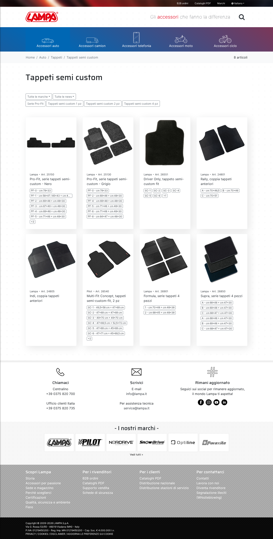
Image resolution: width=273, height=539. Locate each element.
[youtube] (216, 404)
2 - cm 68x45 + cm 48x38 (159, 312)
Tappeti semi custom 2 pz (103, 103)
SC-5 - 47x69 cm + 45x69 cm (105, 328)
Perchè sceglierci (38, 493)
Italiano (238, 3)
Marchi (221, 3)
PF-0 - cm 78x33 (41, 190)
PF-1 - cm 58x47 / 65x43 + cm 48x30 (51, 195)
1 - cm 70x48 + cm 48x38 (159, 307)
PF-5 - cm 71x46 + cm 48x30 (48, 216)
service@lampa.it (136, 408)
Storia (30, 478)
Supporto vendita (96, 488)
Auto (42, 57)
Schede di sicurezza (98, 493)
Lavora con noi (207, 483)
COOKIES (43, 533)
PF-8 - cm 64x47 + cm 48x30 (105, 216)
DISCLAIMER (58, 533)
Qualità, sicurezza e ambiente (48, 502)
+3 (32, 221)
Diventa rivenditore (210, 488)
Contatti (202, 478)
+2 (89, 338)
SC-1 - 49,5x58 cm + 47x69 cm (106, 307)
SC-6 (157, 195)
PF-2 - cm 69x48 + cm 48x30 (48, 200)
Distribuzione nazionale (157, 483)
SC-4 (176, 190)
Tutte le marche (37, 96)
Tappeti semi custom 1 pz (65, 103)
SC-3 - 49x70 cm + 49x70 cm (105, 317)
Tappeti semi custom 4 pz (141, 103)
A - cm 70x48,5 (210, 190)
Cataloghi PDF (203, 3)
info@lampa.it (136, 394)
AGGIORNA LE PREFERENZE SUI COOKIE (90, 533)
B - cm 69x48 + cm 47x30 (217, 307)
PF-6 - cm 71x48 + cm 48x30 (105, 211)
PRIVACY (31, 533)
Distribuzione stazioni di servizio (164, 488)
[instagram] (209, 404)
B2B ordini (182, 3)
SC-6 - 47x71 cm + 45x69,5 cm (106, 333)
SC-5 (148, 195)
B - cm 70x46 (230, 190)
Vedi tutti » (136, 454)
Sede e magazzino (40, 488)
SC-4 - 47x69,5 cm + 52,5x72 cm (107, 322)
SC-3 (166, 190)
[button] (48, 39)
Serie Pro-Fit (35, 103)
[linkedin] (224, 404)
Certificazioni (36, 497)
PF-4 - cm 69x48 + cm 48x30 (48, 211)
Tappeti (56, 57)
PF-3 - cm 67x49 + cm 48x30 (48, 206)
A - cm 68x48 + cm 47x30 (217, 302)
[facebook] (201, 404)
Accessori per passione (43, 483)
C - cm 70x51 (209, 195)
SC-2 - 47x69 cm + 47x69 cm (105, 312)
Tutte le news (63, 96)
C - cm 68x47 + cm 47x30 (217, 312)
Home (30, 57)
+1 (164, 195)
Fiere (29, 507)
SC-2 (157, 190)
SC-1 (148, 190)
